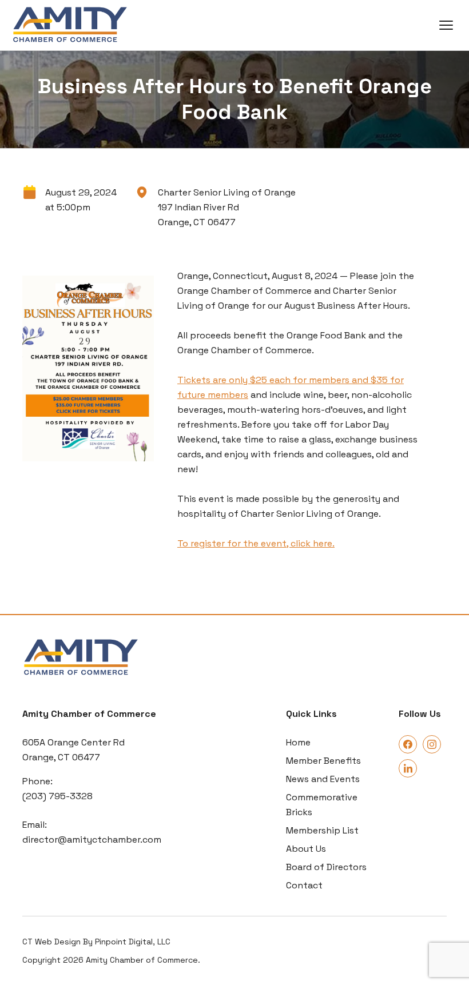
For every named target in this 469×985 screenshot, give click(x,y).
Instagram (432, 744)
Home (298, 742)
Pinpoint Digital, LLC (132, 941)
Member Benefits (323, 761)
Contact (304, 885)
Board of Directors (326, 867)
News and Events (323, 779)
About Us (306, 849)
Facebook (408, 744)
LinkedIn (408, 768)
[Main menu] (446, 25)
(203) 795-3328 (57, 796)
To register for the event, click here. (256, 543)
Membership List (322, 830)
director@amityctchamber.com (91, 840)
